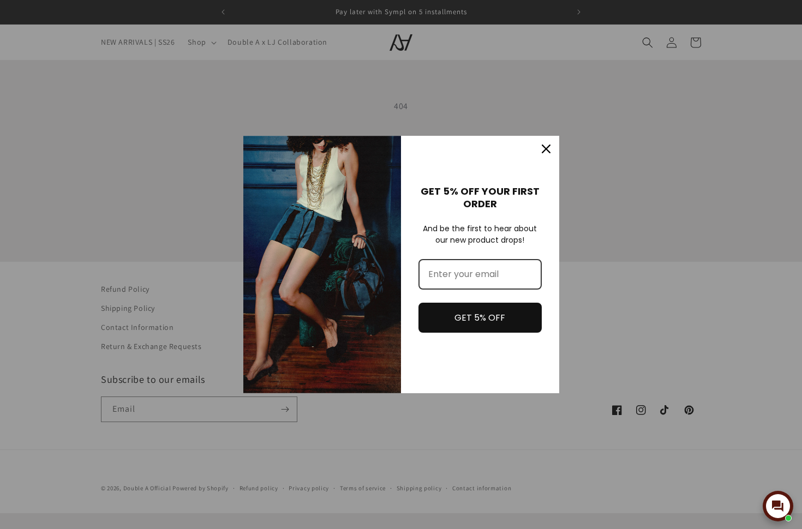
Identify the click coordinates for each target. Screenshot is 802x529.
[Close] (546, 149)
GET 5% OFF (479, 317)
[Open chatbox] (778, 506)
